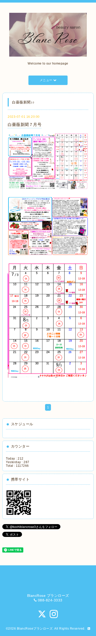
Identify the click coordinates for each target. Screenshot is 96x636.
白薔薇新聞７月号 (24, 124)
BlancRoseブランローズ (35, 628)
